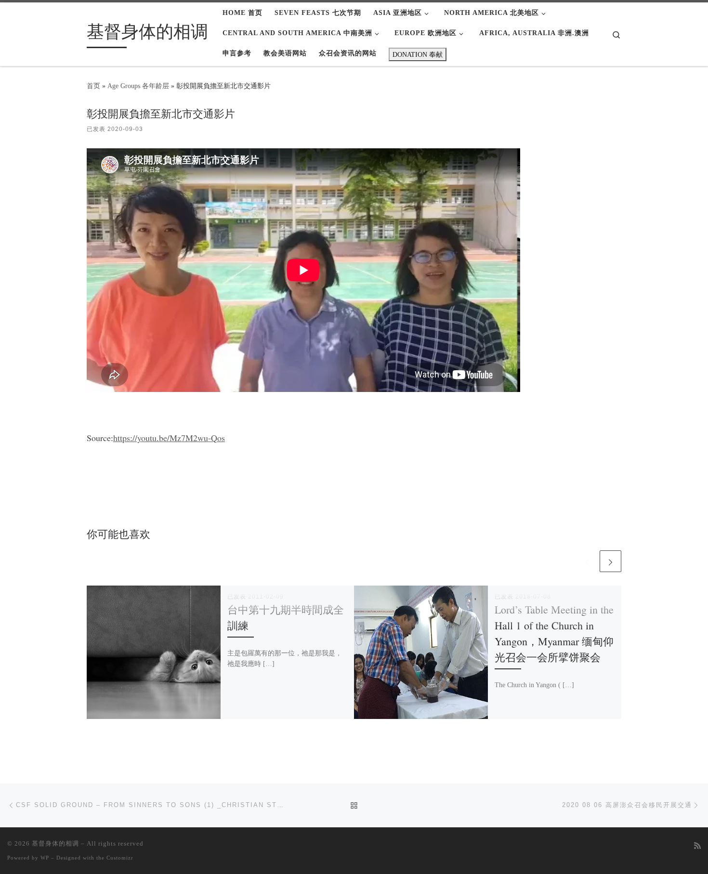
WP (44, 858)
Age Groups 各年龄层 (138, 86)
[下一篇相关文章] (610, 561)
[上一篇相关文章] (587, 561)
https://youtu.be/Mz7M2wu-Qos (169, 438)
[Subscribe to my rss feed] (697, 846)
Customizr (119, 858)
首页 (93, 86)
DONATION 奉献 (418, 54)
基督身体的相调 (55, 843)
